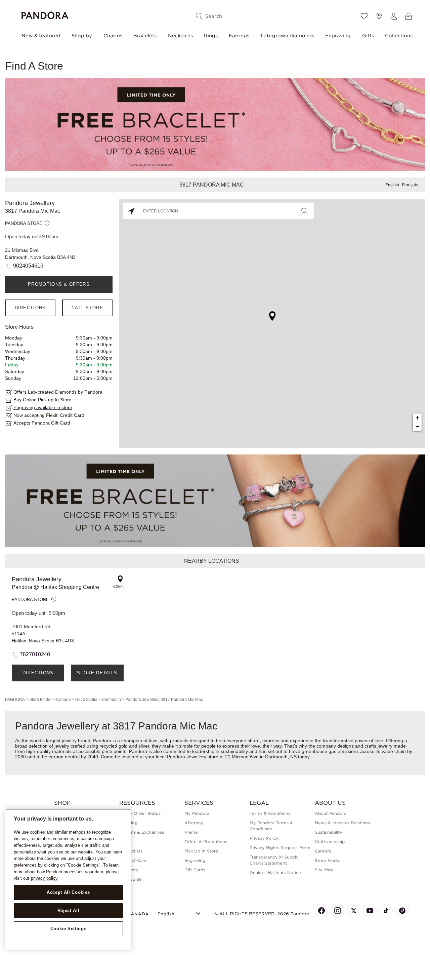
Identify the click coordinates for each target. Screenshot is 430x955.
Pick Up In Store (201, 850)
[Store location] (379, 16)
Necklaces (180, 35)
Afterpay (193, 822)
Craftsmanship (330, 841)
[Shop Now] (215, 500)
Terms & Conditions (270, 813)
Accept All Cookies (68, 892)
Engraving (338, 35)
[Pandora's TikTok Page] (386, 910)
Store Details (97, 672)
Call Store (87, 307)
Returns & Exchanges (141, 832)
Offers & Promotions (205, 841)
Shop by (82, 35)
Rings (211, 35)
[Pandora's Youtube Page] (370, 910)
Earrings (239, 35)
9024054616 (28, 266)
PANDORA (15, 699)
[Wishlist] (364, 16)
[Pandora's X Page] (353, 910)
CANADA (138, 913)
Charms (112, 35)
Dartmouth (111, 699)
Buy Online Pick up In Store (42, 399)
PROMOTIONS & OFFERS (59, 284)
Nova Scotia (86, 699)
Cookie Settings (68, 928)
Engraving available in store (42, 407)
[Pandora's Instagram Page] (337, 910)
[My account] (393, 16)
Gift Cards (194, 869)
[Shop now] (215, 124)
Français (410, 185)
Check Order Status (140, 813)
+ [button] (417, 417)
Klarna (191, 832)
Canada (63, 699)
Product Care (133, 860)
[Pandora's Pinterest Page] (402, 910)
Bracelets (145, 35)
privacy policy (44, 878)
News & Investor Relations (342, 822)
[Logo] (45, 13)
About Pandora (330, 813)
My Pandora (196, 813)
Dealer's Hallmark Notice (275, 872)
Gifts (368, 35)
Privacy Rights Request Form (280, 847)
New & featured (41, 35)
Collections (399, 35)
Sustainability (328, 832)
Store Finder (40, 699)
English (392, 185)
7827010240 (35, 654)
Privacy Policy (264, 838)
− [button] (417, 426)
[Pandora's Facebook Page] (321, 910)
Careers (323, 850)
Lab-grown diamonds (287, 35)
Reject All (68, 910)
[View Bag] (408, 16)
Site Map (324, 869)
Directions (30, 307)
